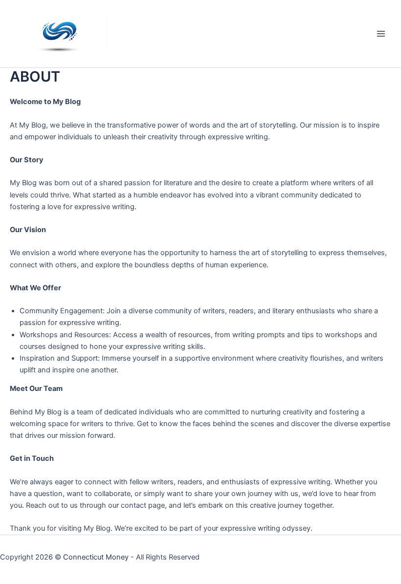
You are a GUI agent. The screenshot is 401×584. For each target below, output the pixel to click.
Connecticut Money (96, 557)
